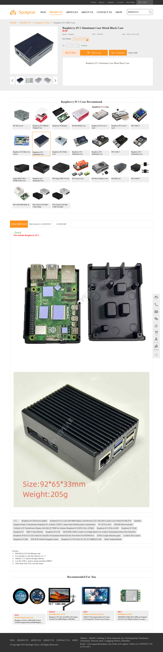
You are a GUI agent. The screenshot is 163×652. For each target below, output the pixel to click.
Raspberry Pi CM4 (21, 539)
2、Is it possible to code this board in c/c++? (29, 556)
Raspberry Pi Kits (42, 23)
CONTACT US (104, 12)
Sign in (101, 2)
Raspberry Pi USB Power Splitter (34, 521)
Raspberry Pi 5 (60, 23)
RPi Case (71, 23)
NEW (43, 12)
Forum (93, 2)
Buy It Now (71, 52)
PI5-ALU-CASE (80, 39)
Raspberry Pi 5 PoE (129, 528)
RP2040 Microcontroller (123, 524)
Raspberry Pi (18, 532)
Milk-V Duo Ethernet (34, 532)
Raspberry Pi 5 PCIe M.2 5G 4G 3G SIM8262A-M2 (81, 539)
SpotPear (137, 521)
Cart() (144, 2)
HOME (13, 23)
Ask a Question (118, 52)
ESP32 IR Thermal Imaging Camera (44, 539)
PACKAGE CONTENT (40, 224)
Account (120, 2)
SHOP (119, 12)
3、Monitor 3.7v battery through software (28, 558)
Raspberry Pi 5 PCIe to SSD (107, 528)
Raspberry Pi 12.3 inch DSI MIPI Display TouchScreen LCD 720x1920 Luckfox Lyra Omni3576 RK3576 (90, 521)
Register (111, 2)
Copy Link (132, 52)
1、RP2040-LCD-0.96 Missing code (26, 553)
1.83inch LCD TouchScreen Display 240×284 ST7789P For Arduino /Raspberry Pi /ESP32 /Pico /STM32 (54, 528)
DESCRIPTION (19, 224)
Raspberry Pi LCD (53, 532)
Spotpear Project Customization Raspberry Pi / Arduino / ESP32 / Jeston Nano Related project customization (54, 524)
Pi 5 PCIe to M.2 (104, 524)
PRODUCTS (56, 12)
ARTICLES (72, 12)
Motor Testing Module (113, 539)
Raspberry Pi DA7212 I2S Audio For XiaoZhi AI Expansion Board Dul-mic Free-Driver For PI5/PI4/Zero (54, 536)
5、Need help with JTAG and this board (27, 563)
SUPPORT (61, 224)
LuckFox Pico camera (132, 536)
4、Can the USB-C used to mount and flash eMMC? (32, 561)
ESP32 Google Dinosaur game (108, 536)
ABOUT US (87, 12)
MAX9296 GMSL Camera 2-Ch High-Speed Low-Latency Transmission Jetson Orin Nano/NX (99, 532)
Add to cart (96, 52)
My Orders (131, 2)
